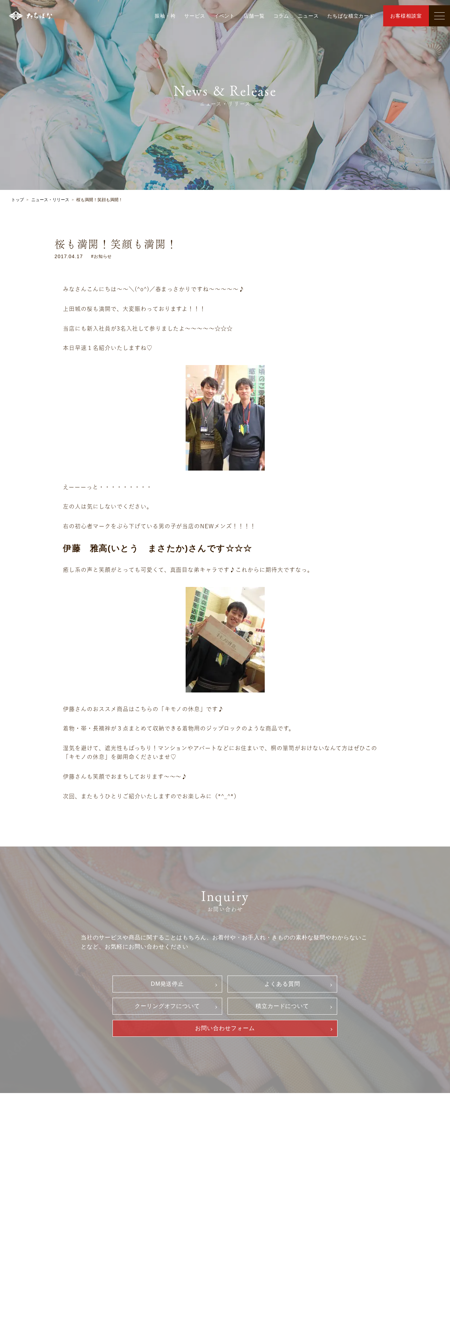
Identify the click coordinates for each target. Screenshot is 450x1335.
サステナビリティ (172, 1202)
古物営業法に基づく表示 (278, 1225)
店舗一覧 (254, 16)
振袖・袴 (165, 16)
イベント (224, 16)
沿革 (157, 1190)
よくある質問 (282, 984)
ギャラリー (65, 1165)
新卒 (368, 1165)
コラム (281, 16)
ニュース (308, 16)
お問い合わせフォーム (225, 1028)
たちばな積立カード (350, 16)
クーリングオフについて (167, 1006)
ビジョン (162, 1178)
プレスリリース (170, 1214)
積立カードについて (282, 1006)
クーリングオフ (268, 1177)
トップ (17, 200)
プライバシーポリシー (276, 1213)
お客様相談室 (406, 16)
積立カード (263, 1201)
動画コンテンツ (71, 1219)
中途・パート (378, 1177)
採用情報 (369, 1152)
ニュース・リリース (50, 200)
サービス (194, 16)
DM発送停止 (167, 984)
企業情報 (157, 1165)
